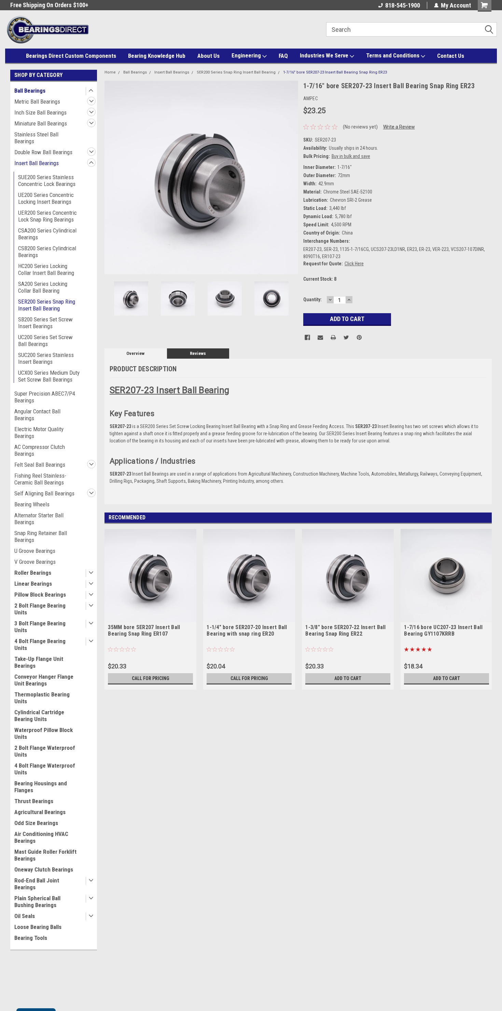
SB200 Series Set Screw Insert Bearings (45, 323)
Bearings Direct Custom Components (71, 55)
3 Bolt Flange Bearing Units (40, 627)
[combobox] (411, 29)
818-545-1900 (402, 5)
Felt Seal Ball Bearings (39, 464)
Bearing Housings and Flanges (40, 787)
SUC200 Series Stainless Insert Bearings (46, 358)
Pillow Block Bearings (40, 594)
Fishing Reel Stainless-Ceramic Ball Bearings (40, 479)
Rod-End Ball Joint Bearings (36, 884)
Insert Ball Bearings (36, 163)
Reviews (198, 353)
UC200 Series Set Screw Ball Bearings (45, 340)
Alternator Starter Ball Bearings (39, 519)
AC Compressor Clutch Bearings (39, 450)
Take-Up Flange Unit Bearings (38, 662)
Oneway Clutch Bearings (43, 869)
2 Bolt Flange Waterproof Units (44, 751)
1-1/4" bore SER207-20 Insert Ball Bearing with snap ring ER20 (247, 630)
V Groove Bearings (35, 561)
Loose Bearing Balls (37, 926)
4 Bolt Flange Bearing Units (40, 644)
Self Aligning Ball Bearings (44, 493)
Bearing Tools (30, 937)
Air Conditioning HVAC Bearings (41, 837)
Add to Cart (347, 678)
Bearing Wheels (32, 504)
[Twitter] (346, 337)
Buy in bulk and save (351, 156)
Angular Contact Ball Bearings (37, 415)
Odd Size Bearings (36, 823)
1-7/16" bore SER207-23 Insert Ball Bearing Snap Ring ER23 (335, 72)
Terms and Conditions (393, 55)
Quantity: (312, 299)
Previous (111, 177)
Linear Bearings (33, 583)
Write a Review (399, 127)
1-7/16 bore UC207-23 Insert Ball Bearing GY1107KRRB (443, 630)
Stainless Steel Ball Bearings (36, 138)
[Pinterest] (359, 337)
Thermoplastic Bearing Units (42, 698)
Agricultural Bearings (40, 812)
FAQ (283, 55)
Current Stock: (319, 279)
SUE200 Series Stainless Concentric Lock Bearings (46, 180)
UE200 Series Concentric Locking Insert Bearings (46, 198)
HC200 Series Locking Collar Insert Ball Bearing (46, 269)
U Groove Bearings (34, 550)
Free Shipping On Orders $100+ (49, 5)
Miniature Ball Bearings (40, 123)
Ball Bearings (29, 90)
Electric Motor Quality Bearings (39, 432)
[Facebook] (307, 337)
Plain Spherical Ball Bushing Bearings (37, 901)
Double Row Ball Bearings (43, 152)
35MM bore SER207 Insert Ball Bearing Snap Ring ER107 (144, 630)
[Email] (320, 337)
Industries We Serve (325, 55)
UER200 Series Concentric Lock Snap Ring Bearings (47, 216)
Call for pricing (150, 678)
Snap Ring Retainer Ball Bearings (40, 536)
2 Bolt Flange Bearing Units (40, 609)
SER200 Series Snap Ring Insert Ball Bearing (46, 305)
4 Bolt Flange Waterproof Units (44, 769)
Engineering (247, 55)
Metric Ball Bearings (37, 101)
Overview (135, 353)
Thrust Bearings (33, 801)
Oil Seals (24, 916)
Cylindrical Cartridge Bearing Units (39, 715)
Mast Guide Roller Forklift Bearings (45, 855)
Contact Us (450, 55)
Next (291, 177)
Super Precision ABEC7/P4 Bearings (44, 397)
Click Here (354, 263)
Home (110, 72)
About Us (208, 55)
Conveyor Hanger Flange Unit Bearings (43, 680)
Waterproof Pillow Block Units (43, 733)
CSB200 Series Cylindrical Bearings (47, 251)
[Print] (333, 337)
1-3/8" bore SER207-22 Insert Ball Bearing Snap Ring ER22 (345, 630)
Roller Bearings (32, 572)
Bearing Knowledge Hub (156, 55)
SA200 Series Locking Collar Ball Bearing (42, 287)
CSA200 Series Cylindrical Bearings (47, 234)
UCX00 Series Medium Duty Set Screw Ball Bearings (49, 376)
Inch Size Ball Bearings (40, 112)
